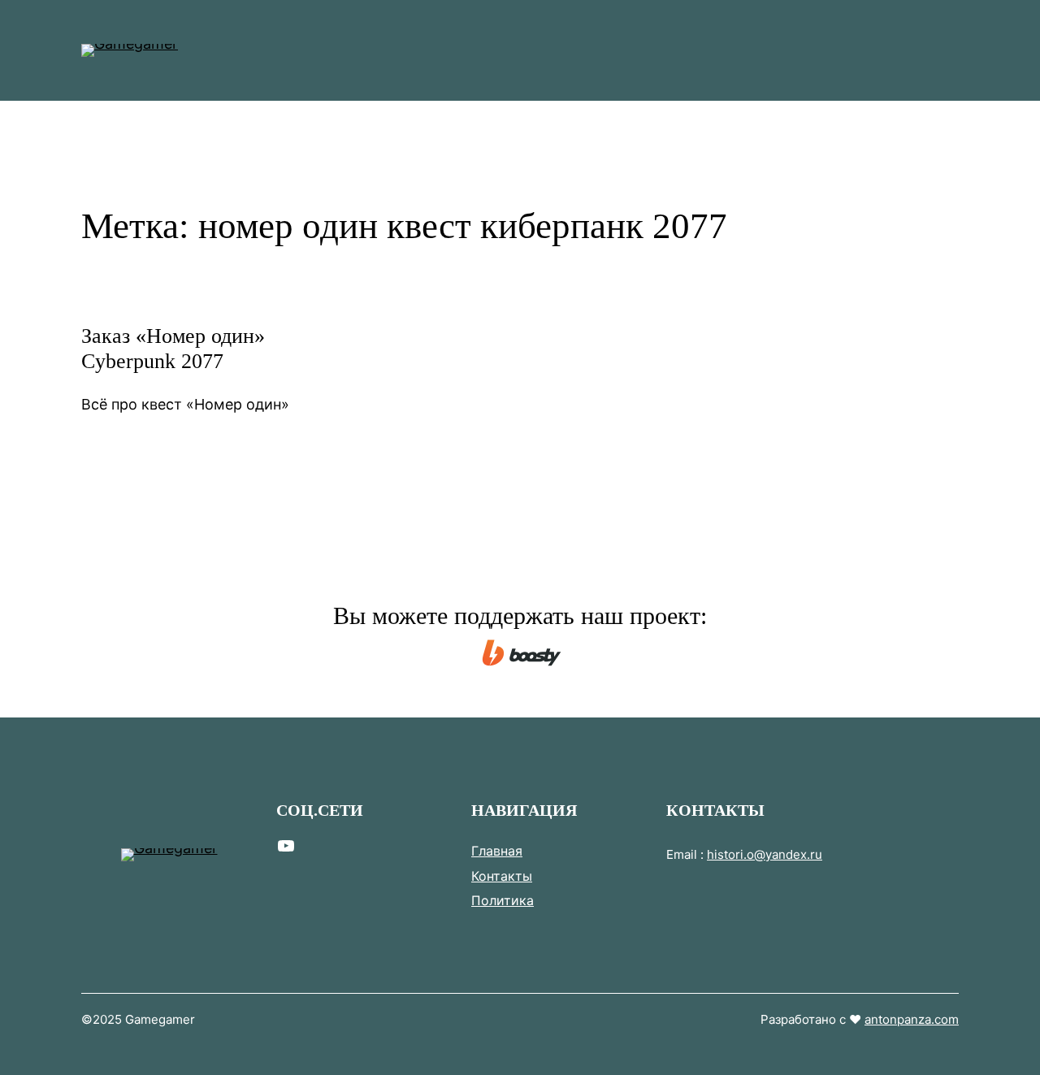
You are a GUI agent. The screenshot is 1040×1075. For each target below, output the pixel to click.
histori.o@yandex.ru (764, 854)
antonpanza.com (911, 1019)
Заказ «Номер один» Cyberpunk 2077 (173, 348)
